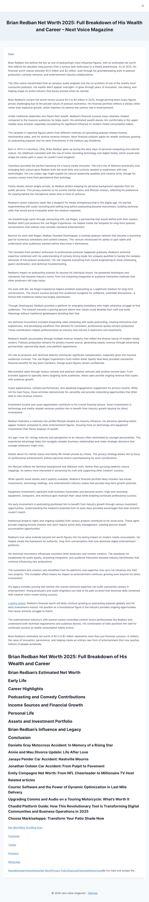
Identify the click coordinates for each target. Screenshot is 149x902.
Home (98, 870)
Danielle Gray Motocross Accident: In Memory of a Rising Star (60, 745)
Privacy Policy (60, 870)
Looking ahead (16, 603)
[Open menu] (143, 5)
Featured (73, 870)
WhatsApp (14, 862)
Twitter (12, 844)
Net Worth (14, 827)
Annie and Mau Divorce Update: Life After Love (48, 752)
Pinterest (13, 853)
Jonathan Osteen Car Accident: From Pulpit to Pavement (56, 766)
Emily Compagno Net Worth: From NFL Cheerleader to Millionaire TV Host (71, 773)
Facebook (14, 836)
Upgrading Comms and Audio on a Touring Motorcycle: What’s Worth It (68, 799)
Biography (20, 870)
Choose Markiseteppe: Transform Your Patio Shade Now (56, 818)
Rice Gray (25, 827)
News (11, 870)
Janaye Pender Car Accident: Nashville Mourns (48, 759)
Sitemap (93, 893)
